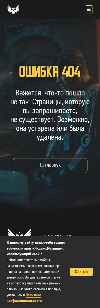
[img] (89, 9)
